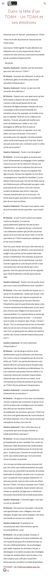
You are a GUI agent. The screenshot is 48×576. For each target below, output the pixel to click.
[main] (24, 16)
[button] (3, 3)
